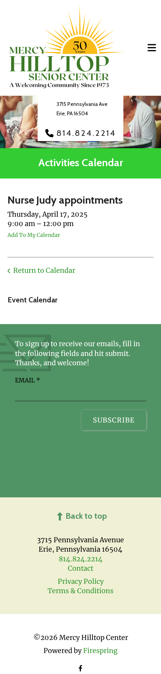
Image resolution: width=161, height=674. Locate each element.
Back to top (86, 516)
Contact (80, 568)
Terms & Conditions (80, 590)
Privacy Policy (81, 581)
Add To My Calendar (33, 235)
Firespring (100, 650)
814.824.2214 (86, 133)
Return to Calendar (44, 270)
